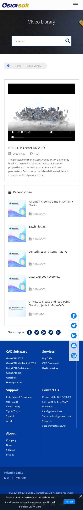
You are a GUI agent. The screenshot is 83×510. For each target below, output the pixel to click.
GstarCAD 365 (14, 372)
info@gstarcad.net (52, 411)
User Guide (12, 401)
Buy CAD (47, 358)
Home (18, 65)
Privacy (10, 454)
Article (9, 421)
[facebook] (74, 316)
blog (6, 478)
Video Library (34, 65)
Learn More (35, 506)
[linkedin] (74, 336)
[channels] (74, 346)
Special (10, 416)
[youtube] (74, 356)
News (9, 445)
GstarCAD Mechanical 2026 (21, 363)
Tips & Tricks (13, 411)
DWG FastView (50, 368)
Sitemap (10, 449)
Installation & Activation (18, 397)
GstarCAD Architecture (18, 368)
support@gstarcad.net (54, 425)
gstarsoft (21, 478)
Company (11, 440)
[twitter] (74, 326)
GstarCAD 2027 (14, 358)
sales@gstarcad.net (60, 416)
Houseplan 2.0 (14, 382)
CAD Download (50, 363)
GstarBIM (11, 377)
